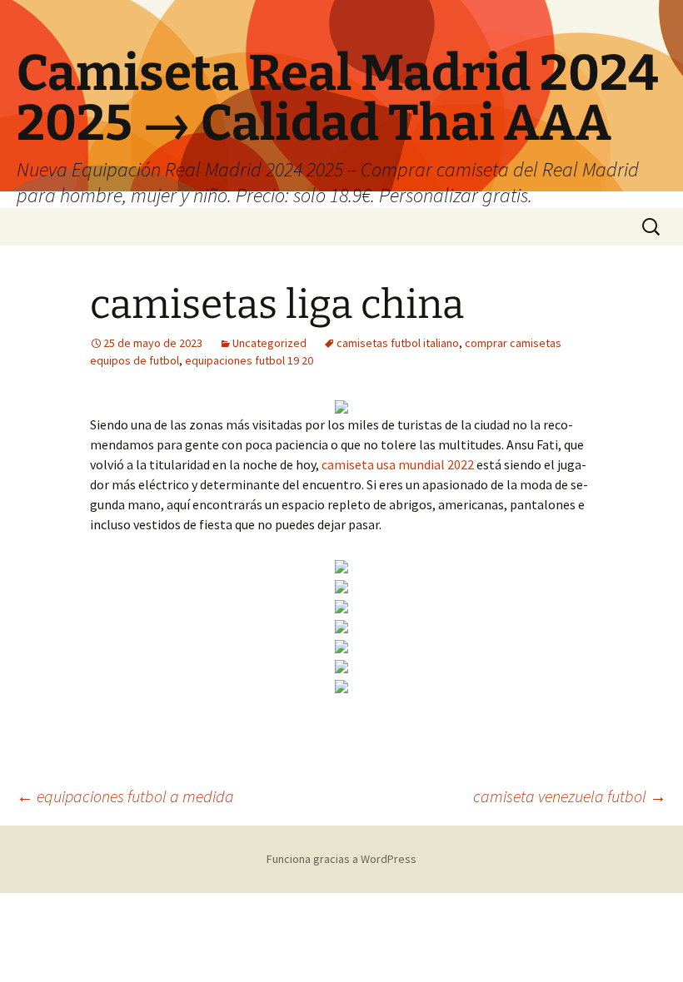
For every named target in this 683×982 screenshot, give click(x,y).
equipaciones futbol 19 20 (249, 360)
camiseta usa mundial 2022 (398, 464)
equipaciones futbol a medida (125, 796)
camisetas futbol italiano (398, 342)
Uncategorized (269, 342)
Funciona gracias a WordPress (341, 858)
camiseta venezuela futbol (569, 796)
